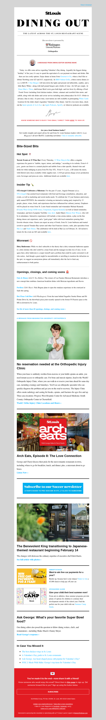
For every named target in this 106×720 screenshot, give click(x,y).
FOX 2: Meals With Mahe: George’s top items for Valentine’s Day (49, 662)
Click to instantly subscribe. (72, 135)
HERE (72, 120)
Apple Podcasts (50, 105)
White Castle (83, 98)
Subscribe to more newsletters (63, 704)
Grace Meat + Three (25, 89)
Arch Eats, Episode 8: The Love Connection (49, 456)
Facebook (56, 706)
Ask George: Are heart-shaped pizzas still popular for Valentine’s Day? (51, 658)
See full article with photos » (29, 559)
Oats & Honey (22, 278)
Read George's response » (28, 634)
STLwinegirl (21, 194)
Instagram (63, 706)
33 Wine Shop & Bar (62, 160)
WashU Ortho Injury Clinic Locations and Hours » (39, 402)
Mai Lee (20, 228)
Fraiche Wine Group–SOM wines (29, 209)
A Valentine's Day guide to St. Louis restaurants (41, 655)
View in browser (86, 5)
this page (71, 682)
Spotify (60, 105)
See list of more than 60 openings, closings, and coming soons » (41, 309)
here (68, 176)
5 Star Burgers (33, 83)
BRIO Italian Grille (63, 79)
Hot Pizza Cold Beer (25, 296)
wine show (51, 213)
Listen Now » (22, 472)
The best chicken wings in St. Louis (36, 651)
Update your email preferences (43, 704)
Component (47, 209)
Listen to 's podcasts (53, 708)
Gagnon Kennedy (58, 209)
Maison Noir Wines (73, 213)
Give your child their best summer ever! (68, 592)
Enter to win (82, 579)
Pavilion (20, 287)
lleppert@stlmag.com (81, 713)
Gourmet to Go (65, 76)
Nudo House (31, 228)
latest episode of (32, 105)
